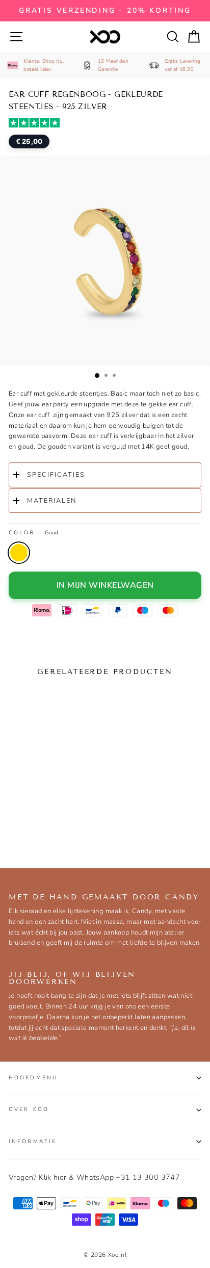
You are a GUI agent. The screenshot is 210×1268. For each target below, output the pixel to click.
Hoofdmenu (33, 1077)
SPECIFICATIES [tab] (56, 474)
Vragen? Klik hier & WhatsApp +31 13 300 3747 (94, 1177)
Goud (19, 552)
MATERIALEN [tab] (51, 500)
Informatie (33, 1141)
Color (33, 532)
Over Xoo (29, 1109)
